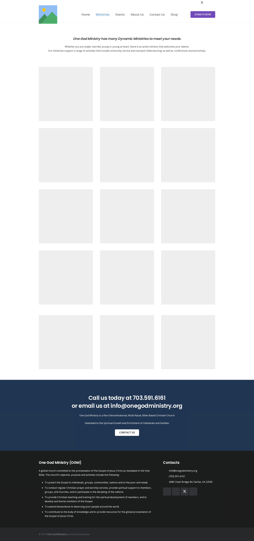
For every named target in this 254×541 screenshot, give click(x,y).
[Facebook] (196, 2)
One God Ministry (57, 534)
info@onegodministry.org (146, 406)
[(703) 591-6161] (166, 476)
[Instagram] (212, 2)
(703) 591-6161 (177, 476)
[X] (202, 2)
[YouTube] (207, 2)
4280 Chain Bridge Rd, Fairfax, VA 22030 (190, 482)
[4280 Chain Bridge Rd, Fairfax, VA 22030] (166, 481)
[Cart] (184, 14)
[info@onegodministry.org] (166, 470)
